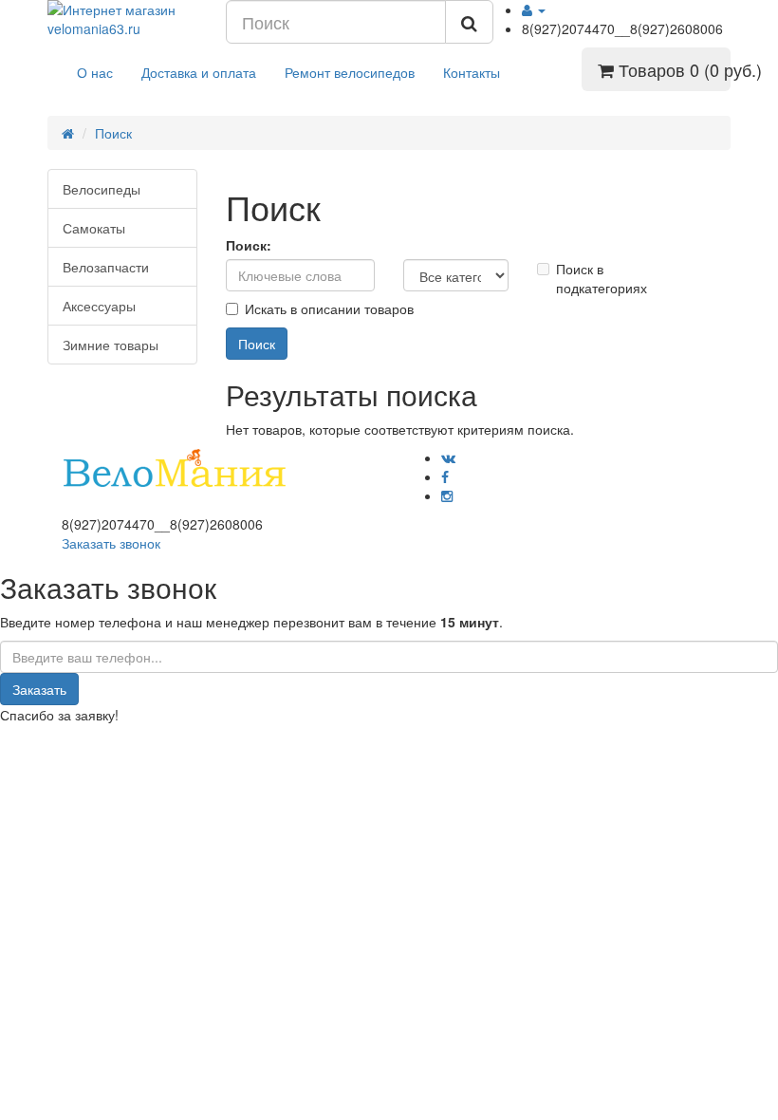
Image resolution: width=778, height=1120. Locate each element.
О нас (95, 72)
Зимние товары (110, 344)
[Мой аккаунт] (534, 9)
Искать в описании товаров (329, 308)
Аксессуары (99, 305)
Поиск (113, 132)
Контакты (471, 72)
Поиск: (248, 244)
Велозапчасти (106, 266)
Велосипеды (101, 188)
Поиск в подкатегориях (599, 278)
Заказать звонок (111, 542)
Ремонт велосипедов (350, 72)
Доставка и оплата (198, 72)
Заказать (39, 689)
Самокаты (94, 227)
